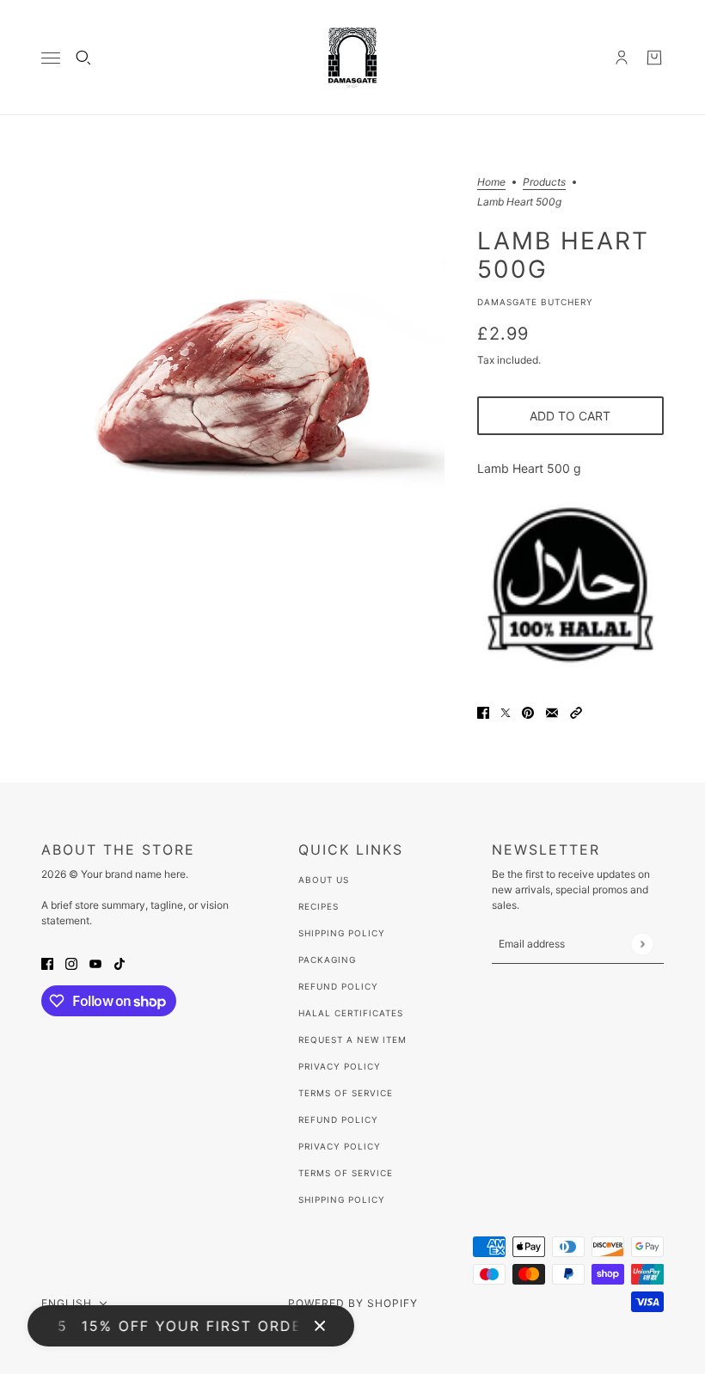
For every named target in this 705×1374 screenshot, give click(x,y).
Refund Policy (338, 986)
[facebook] (47, 962)
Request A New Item (352, 1039)
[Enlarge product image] (245, 381)
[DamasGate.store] (352, 58)
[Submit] (641, 943)
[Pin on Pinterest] (528, 711)
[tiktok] (119, 962)
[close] (320, 1326)
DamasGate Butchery (535, 302)
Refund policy (338, 1119)
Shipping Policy (341, 933)
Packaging (327, 959)
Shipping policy (341, 1199)
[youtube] (95, 962)
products (544, 182)
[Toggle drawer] (50, 58)
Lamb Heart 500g (563, 254)
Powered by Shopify (353, 1303)
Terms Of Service (345, 1093)
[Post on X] (505, 711)
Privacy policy (339, 1146)
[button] (576, 711)
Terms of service (345, 1173)
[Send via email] (552, 711)
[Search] (83, 57)
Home (491, 182)
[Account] (621, 57)
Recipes (318, 906)
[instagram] (71, 962)
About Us (323, 879)
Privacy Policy (339, 1066)
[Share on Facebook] (483, 711)
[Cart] (654, 57)
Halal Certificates (350, 1013)
